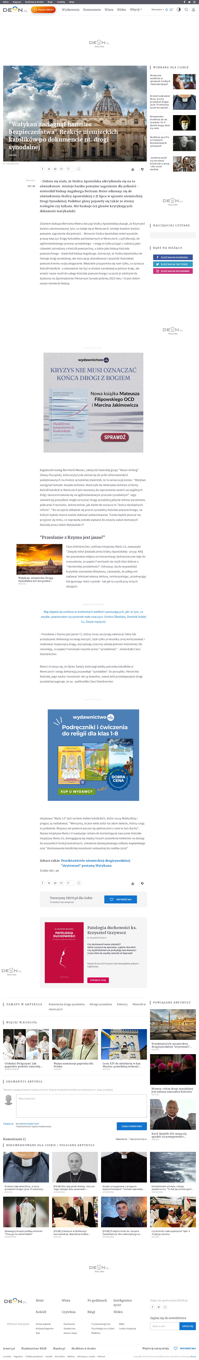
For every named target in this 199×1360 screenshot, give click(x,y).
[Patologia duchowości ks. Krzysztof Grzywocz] (64, 952)
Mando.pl (59, 1348)
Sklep (71, 2)
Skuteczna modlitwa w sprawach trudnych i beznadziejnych (160, 80)
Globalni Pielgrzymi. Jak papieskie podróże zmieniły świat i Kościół (22, 1066)
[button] (178, 9)
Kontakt (49, 1356)
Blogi (50, 2)
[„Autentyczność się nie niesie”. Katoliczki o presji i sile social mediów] (184, 164)
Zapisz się (187, 1326)
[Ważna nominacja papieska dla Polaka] (75, 1044)
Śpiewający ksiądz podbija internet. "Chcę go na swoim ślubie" (24, 1233)
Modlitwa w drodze (34, 2)
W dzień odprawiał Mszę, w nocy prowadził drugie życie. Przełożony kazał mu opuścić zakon (160, 103)
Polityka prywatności (34, 1356)
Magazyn (17, 2)
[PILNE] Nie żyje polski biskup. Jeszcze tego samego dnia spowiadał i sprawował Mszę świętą (74, 1189)
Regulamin (18, 1356)
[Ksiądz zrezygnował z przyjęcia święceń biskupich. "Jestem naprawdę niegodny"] (124, 1167)
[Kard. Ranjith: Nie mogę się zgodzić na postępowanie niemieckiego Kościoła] (173, 1114)
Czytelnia (69, 1312)
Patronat (101, 1356)
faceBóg (61, 2)
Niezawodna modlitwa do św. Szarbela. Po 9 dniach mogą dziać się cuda (160, 122)
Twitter (189, 2)
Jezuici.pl (9, 1348)
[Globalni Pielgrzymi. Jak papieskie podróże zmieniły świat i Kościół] (26, 1044)
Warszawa (156, 10)
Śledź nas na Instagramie (175, 271)
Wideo (121, 10)
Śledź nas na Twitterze (174, 264)
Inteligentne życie (122, 1303)
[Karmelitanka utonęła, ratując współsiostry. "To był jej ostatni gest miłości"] (173, 1167)
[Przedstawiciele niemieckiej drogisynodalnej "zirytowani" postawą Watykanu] (173, 1024)
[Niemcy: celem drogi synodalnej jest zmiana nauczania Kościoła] (173, 1069)
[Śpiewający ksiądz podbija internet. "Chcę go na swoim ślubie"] (26, 1212)
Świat (40, 1300)
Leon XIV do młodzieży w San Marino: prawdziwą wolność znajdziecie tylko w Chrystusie (122, 1066)
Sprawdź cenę (98, 980)
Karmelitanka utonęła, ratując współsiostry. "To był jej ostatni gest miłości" (172, 1189)
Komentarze (92, 10)
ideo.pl (193, 1356)
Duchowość (69, 1324)
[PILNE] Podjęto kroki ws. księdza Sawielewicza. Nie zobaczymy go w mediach (121, 1234)
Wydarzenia (70, 10)
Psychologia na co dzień (102, 1328)
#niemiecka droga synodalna (67, 1004)
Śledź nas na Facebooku (174, 257)
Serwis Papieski (12, 1069)
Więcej (134, 9)
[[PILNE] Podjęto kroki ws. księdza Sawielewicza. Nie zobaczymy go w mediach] (124, 1212)
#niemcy (122, 1004)
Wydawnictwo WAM (34, 1348)
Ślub (38, 1333)
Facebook (184, 2)
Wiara (109, 10)
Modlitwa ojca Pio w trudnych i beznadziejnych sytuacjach (159, 141)
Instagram (194, 2)
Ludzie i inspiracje (127, 1328)
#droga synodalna (101, 1004)
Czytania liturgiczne (101, 1324)
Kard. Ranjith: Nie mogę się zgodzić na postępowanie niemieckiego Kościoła (169, 1136)
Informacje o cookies (86, 1356)
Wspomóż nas (124, 899)
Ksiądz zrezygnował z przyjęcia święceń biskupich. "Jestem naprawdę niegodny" (123, 1189)
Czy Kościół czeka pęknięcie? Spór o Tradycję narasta (171, 1233)
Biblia (6, 2)
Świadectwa (69, 1328)
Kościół (13, 155)
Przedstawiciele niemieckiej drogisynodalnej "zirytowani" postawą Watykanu (95, 863)
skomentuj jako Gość (29, 1123)
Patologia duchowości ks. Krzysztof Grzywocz (112, 930)
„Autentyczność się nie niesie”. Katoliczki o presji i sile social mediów (160, 163)
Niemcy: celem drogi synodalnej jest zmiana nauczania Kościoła (172, 1090)
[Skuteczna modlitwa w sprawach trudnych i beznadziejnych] (184, 81)
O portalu (7, 1356)
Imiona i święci (70, 1333)
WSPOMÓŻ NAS (188, 1348)
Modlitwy (95, 1333)
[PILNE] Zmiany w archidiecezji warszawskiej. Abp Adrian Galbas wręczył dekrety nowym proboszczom (74, 1234)
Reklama (71, 1356)
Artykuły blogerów (44, 1328)
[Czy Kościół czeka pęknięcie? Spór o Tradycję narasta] (173, 1212)
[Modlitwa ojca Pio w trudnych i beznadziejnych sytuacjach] (184, 143)
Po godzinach (97, 1300)
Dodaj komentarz (132, 1126)
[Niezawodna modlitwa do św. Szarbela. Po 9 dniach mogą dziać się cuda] (184, 122)
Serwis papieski (43, 1324)
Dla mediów (60, 1356)
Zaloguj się (8, 1123)
